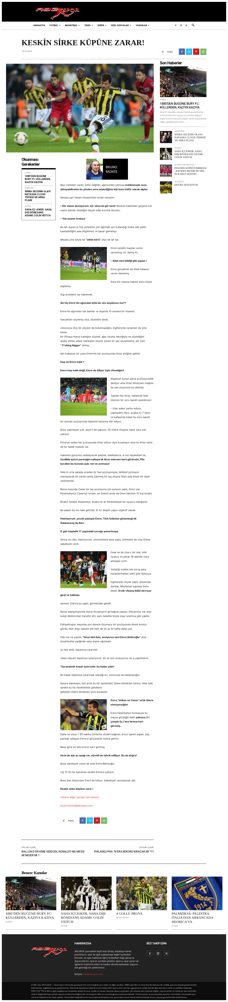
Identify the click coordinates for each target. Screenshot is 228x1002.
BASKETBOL (71, 25)
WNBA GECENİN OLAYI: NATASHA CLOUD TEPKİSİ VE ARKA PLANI (38, 196)
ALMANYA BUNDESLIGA (184, 165)
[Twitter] (186, 25)
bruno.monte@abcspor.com (76, 805)
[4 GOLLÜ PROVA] (141, 893)
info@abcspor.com (93, 974)
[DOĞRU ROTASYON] (166, 187)
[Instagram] (181, 25)
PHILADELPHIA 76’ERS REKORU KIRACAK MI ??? (124, 851)
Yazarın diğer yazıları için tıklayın (79, 797)
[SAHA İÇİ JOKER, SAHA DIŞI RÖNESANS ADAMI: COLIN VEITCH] (166, 154)
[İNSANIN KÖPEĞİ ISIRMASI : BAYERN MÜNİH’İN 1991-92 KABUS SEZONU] (166, 171)
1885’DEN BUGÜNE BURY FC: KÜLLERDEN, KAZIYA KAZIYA (38, 179)
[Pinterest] (196, 51)
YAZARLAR (141, 25)
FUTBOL (53, 25)
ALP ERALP (179, 181)
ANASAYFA (39, 25)
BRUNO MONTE (122, 918)
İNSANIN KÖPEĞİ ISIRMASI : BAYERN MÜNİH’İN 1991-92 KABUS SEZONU (190, 171)
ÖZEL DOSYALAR (120, 25)
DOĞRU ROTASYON (186, 185)
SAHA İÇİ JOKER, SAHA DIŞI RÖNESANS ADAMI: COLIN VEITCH (38, 212)
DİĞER (101, 25)
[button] (193, 25)
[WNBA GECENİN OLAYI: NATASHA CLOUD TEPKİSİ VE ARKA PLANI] (166, 137)
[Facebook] (175, 25)
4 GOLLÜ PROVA (129, 913)
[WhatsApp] (203, 51)
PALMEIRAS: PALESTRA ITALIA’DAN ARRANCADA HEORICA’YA (192, 918)
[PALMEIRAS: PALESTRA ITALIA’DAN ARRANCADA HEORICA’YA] (197, 893)
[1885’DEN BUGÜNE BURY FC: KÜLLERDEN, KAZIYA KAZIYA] (183, 81)
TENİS (87, 25)
